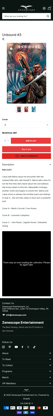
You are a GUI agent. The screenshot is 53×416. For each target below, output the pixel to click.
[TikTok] (34, 347)
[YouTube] (16, 347)
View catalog (3, 8)
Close (26, 353)
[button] (8, 138)
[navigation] (19, 109)
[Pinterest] (10, 347)
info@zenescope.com (16, 315)
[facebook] (22, 347)
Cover (5, 119)
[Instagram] (3, 347)
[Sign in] (44, 8)
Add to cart (31, 141)
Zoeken (48, 16)
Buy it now (26, 149)
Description (8, 164)
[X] (28, 347)
